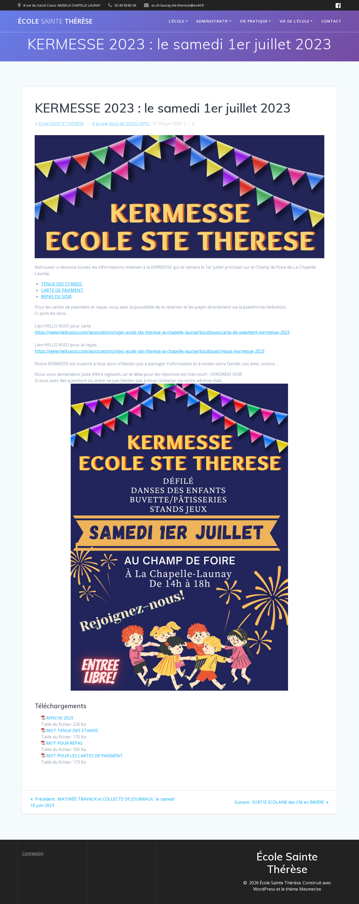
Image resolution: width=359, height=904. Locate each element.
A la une (100, 123)
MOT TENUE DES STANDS (72, 730)
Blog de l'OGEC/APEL (129, 123)
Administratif (212, 21)
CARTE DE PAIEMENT (62, 290)
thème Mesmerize (303, 889)
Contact (331, 21)
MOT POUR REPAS (64, 743)
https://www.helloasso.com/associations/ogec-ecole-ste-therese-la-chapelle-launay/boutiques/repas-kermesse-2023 (149, 351)
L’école (176, 21)
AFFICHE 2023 (59, 718)
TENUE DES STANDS (61, 284)
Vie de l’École (295, 21)
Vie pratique (254, 21)
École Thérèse (55, 21)
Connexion (32, 853)
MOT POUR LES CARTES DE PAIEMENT (84, 756)
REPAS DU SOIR (56, 296)
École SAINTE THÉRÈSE (61, 123)
